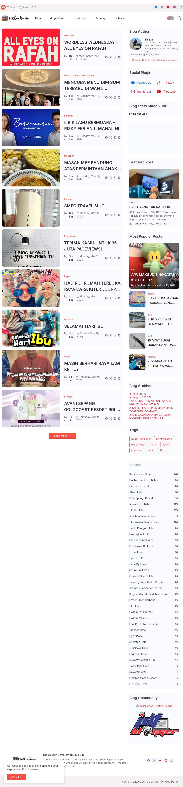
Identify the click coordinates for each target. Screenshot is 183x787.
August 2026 (141, 397)
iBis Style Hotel (153, 683)
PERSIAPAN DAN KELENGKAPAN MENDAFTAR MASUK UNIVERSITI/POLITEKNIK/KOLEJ (163, 364)
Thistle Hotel (153, 510)
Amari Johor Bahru (153, 504)
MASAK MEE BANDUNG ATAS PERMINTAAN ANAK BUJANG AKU (90, 166)
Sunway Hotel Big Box (153, 659)
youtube (170, 91)
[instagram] (174, 7)
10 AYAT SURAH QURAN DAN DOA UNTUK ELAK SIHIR (161, 343)
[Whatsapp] (115, 57)
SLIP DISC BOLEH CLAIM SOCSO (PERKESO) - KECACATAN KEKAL (163, 322)
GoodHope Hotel (153, 665)
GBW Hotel (153, 492)
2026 (136, 393)
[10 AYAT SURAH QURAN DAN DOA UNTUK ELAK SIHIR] (137, 341)
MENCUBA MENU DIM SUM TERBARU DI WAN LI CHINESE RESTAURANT (92, 86)
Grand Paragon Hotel (153, 528)
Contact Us (138, 781)
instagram (144, 91)
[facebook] (156, 7)
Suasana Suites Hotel (153, 576)
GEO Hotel (153, 606)
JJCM (165, 444)
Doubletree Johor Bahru (153, 480)
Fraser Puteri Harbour (153, 599)
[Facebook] (106, 57)
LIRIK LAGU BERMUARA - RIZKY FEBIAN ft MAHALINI (91, 125)
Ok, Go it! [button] (16, 776)
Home (38, 18)
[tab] (39, 18)
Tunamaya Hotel (153, 647)
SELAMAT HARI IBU (83, 326)
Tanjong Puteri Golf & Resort (153, 582)
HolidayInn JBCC (153, 534)
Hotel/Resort (138, 444)
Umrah (150, 450)
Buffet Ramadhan (141, 438)
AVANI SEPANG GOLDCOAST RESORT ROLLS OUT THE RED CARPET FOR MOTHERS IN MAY (92, 407)
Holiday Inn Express (153, 611)
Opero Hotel (153, 558)
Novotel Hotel (153, 671)
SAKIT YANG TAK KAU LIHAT (150, 207)
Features (80, 18)
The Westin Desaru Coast (153, 522)
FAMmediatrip (164, 438)
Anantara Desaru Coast (153, 516)
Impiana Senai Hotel (153, 539)
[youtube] (168, 7)
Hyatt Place (153, 635)
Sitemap (100, 18)
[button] (170, 18)
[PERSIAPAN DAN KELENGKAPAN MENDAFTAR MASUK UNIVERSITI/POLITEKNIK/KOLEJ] (137, 362)
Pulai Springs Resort (153, 498)
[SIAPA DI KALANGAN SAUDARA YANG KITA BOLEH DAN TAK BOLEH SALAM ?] (137, 299)
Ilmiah (154, 444)
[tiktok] (181, 7)
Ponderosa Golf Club (153, 546)
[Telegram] (119, 57)
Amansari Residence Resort (153, 587)
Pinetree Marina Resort (153, 677)
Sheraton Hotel (153, 641)
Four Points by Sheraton (153, 624)
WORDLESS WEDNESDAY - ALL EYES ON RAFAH (91, 45)
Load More (61, 435)
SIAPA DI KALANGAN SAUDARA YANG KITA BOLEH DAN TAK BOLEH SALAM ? (163, 301)
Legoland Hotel (153, 654)
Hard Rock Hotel (153, 486)
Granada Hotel (153, 629)
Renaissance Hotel (153, 474)
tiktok (170, 82)
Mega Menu (57, 18)
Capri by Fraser (153, 564)
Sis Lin (149, 39)
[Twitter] (110, 57)
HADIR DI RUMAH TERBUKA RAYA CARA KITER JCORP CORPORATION (92, 286)
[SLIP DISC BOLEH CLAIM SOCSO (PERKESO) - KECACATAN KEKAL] (137, 320)
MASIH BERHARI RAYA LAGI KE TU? (92, 366)
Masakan (136, 450)
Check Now (29, 769)
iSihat (162, 450)
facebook (144, 82)
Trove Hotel (153, 552)
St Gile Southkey (153, 569)
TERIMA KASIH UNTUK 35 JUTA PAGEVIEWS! (90, 246)
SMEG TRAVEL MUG (84, 205)
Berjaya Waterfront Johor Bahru (153, 594)
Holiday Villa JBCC (153, 617)
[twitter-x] (162, 7)
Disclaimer (119, 18)
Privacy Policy (170, 781)
